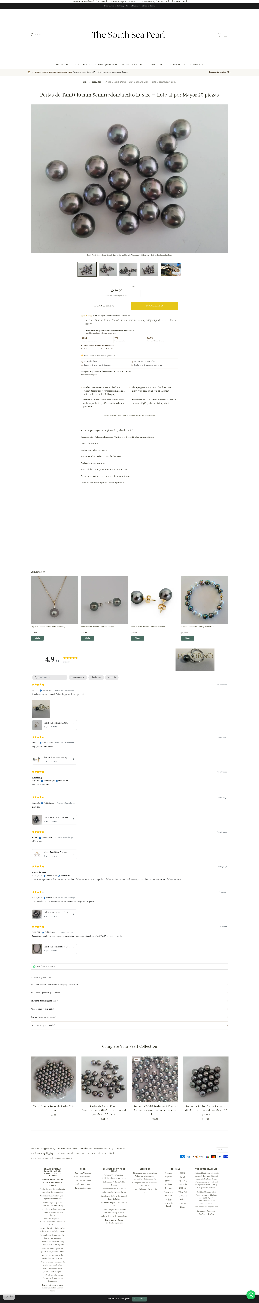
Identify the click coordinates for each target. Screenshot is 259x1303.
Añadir (37, 638)
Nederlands (168, 1192)
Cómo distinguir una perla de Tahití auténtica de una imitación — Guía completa (145, 1176)
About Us (35, 1149)
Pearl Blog (60, 1153)
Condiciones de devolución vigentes (148, 365)
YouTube (92, 1153)
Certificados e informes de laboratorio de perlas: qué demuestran (52, 1278)
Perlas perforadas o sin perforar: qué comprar (52, 1270)
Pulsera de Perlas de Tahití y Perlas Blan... (198, 626)
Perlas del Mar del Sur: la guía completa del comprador (52, 1191)
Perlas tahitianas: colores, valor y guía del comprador (52, 1197)
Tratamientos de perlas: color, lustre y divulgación (52, 1237)
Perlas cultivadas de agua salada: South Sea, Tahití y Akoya (52, 1288)
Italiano (168, 1184)
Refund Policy (85, 1149)
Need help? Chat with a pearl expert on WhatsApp (129, 416)
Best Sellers (63, 64)
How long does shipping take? (44, 1001)
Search (70, 1153)
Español (221, 1149)
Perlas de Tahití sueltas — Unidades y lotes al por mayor (114, 1177)
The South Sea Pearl (45, 1158)
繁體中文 (183, 1188)
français (168, 1195)
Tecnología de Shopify (63, 1158)
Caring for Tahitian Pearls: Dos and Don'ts (144, 1184)
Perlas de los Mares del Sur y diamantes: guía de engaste (52, 1243)
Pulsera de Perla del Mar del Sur (114, 1216)
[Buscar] (32, 34)
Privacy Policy (100, 1149)
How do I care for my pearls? (44, 1017)
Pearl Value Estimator (83, 1176)
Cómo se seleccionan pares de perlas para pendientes (52, 1264)
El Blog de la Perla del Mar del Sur (145, 1191)
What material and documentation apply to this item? (55, 984)
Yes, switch (139, 1299)
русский (168, 1180)
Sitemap (102, 1153)
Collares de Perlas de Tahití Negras (114, 1184)
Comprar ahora (154, 306)
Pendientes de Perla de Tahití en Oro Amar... (149, 626)
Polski (182, 1199)
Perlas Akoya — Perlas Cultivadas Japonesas (114, 1222)
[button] (195, 659)
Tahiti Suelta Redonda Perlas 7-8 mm (53, 1108)
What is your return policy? (43, 1009)
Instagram (80, 1153)
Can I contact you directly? (43, 1025)
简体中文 (183, 1180)
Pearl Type (156, 64)
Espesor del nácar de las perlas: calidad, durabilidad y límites (52, 1230)
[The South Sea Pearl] (129, 34)
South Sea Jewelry (132, 64)
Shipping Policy (48, 1149)
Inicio (85, 82)
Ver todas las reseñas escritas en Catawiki (98, 349)
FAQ (111, 1149)
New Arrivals (82, 64)
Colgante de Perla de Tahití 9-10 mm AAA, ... (49, 626)
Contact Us (197, 64)
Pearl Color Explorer (83, 1184)
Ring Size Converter (83, 1188)
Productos (96, 82)
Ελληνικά (183, 1195)
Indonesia (183, 1184)
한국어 (183, 1173)
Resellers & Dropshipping (42, 1153)
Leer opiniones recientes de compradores (98, 345)
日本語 (168, 1199)
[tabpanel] (129, 815)
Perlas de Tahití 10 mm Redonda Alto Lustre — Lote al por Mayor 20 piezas (205, 1110)
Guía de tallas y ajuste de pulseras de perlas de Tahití (52, 1250)
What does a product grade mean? (46, 993)
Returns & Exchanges (67, 1149)
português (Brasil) (168, 1205)
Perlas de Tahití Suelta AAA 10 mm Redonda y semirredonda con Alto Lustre (155, 1110)
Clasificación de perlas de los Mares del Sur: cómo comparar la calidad (52, 1221)
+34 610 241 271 (206, 1203)
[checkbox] (112, 677)
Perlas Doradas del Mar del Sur (114, 1192)
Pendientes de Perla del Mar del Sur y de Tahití (114, 1198)
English (168, 1173)
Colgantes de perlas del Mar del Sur (114, 1204)
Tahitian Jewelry (104, 64)
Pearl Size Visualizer (83, 1173)
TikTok (111, 1153)
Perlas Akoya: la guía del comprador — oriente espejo (52, 1204)
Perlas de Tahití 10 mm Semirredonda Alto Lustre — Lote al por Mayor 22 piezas (104, 1110)
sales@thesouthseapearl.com (206, 1206)
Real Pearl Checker (83, 1180)
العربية (182, 1176)
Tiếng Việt (183, 1192)
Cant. (133, 286)
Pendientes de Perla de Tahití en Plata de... (98, 626)
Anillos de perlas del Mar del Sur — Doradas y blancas (114, 1211)
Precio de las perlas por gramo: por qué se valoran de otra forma (52, 1212)
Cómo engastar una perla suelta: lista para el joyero (52, 1257)
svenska (183, 1203)
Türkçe (183, 1207)
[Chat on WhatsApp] (250, 1294)
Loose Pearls (177, 64)
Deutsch (168, 1188)
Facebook (211, 1211)
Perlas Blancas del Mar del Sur (114, 1188)
